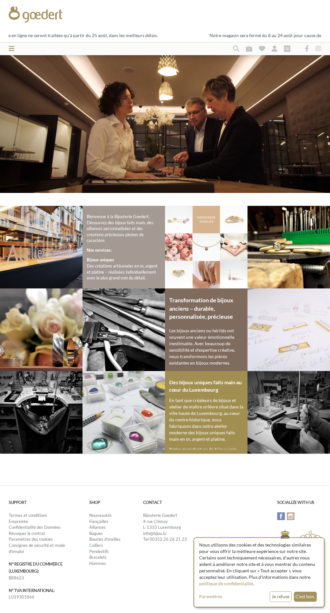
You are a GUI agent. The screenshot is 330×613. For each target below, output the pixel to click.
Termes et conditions (28, 515)
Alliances (97, 527)
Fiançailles (98, 521)
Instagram (291, 516)
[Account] (274, 48)
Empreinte (18, 521)
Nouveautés (100, 515)
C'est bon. (305, 596)
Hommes (97, 563)
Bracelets (98, 557)
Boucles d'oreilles (105, 539)
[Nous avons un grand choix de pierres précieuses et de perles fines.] (123, 411)
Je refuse (280, 596)
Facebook (281, 516)
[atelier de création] (41, 411)
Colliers (96, 545)
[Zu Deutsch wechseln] (287, 48)
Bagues (96, 533)
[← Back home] (51, 14)
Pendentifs (99, 551)
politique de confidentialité (226, 583)
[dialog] (259, 572)
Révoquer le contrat (27, 533)
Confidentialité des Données (35, 527)
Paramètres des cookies (31, 539)
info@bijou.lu (154, 533)
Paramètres (210, 596)
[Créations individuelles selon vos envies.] (289, 329)
